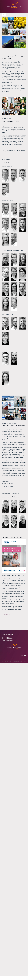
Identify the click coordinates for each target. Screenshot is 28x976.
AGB (25, 661)
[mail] (25, 656)
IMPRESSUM (5, 661)
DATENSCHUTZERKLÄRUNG (16, 661)
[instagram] (22, 656)
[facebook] (19, 656)
